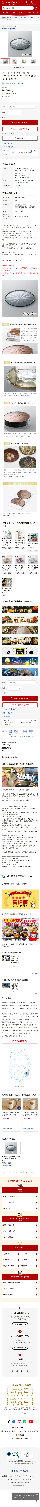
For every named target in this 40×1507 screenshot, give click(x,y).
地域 (14, 12)
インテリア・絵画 (26, 733)
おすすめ (31, 12)
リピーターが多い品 (8, 1202)
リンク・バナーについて (31, 1476)
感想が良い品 (6, 1208)
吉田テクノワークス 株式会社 (14, 83)
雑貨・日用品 (13, 731)
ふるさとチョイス (21, 1427)
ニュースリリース (15, 1476)
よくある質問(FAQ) (20, 1347)
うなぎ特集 (6, 1254)
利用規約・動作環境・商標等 (20, 1482)
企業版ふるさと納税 (21, 1438)
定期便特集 (24, 1266)
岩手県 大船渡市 (7, 1165)
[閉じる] (37, 1495)
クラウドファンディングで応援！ (12, 1282)
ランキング (21, 12)
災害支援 (21, 1435)
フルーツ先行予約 (8, 1237)
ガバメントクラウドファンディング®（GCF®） (21, 1431)
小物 (22, 736)
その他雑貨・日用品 (27, 731)
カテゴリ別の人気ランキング (11, 1196)
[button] (36, 8)
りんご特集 (6, 1260)
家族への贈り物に (8, 1294)
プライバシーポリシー (13, 1479)
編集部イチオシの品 (8, 1225)
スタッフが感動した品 (9, 1231)
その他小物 (29, 736)
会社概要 (4, 1476)
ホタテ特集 (24, 1260)
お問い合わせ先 (8, 147)
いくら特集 (24, 1254)
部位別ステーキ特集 (8, 1266)
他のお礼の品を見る (22, 182)
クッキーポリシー (28, 1479)
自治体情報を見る (21, 1041)
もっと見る (33, 973)
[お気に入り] (36, 1503)
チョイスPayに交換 (8, 1288)
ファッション (13, 736)
